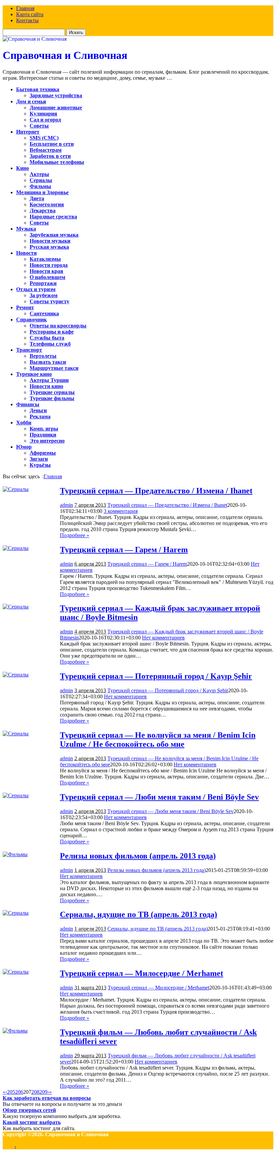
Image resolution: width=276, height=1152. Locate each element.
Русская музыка (49, 247)
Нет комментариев (163, 637)
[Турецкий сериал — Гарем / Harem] (16, 548)
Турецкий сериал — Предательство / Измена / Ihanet (156, 490)
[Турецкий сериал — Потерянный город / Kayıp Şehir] (16, 674)
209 (43, 1092)
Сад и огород (45, 120)
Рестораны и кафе (52, 332)
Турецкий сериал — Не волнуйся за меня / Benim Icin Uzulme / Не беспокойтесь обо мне (157, 739)
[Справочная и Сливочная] (35, 39)
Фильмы (40, 186)
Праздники (43, 435)
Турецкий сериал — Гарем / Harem (124, 549)
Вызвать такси (48, 362)
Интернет (27, 132)
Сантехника (44, 313)
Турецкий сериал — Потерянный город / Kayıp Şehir (156, 676)
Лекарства (43, 210)
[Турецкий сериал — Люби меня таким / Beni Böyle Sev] (16, 795)
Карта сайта (29, 14)
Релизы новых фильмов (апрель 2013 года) (138, 855)
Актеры (39, 174)
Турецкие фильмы (52, 398)
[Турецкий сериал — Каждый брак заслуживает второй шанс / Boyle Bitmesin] (16, 606)
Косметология (47, 204)
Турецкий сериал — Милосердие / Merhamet (141, 973)
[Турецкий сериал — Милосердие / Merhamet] (16, 972)
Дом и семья (31, 101)
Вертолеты (43, 356)
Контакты (27, 20)
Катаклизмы (45, 259)
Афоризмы (43, 453)
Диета (37, 198)
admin (66, 505)
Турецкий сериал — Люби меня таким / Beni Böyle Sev (159, 797)
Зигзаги (39, 459)
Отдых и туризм (36, 289)
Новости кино (46, 386)
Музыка (26, 229)
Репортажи (43, 283)
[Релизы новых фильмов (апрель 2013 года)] (15, 854)
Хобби (23, 422)
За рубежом (44, 295)
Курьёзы (40, 465)
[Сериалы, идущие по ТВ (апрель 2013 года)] (16, 913)
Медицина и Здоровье (42, 192)
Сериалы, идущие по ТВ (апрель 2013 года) (138, 914)
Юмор (24, 447)
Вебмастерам (46, 150)
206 (19, 1092)
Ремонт (25, 307)
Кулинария (43, 113)
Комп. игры (44, 428)
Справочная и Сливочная (65, 55)
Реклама (40, 416)
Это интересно (47, 441)
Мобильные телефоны (57, 162)
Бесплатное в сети (52, 144)
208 (35, 1092)
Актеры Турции (49, 380)
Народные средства (53, 216)
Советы (39, 126)
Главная (25, 8)
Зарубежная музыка (54, 235)
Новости (26, 253)
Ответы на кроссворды (58, 325)
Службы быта (47, 338)
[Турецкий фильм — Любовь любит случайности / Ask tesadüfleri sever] (15, 1031)
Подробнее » (74, 535)
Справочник (31, 319)
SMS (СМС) (44, 138)
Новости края (46, 271)
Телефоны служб (50, 344)
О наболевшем (47, 277)
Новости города (49, 265)
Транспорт (29, 350)
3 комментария (121, 511)
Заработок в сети (50, 156)
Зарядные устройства (56, 95)
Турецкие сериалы (52, 392)
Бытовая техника (37, 89)
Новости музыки (50, 241)
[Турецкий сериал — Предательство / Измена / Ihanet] (16, 489)
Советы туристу (49, 301)
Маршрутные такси (54, 368)
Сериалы (41, 180)
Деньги (38, 410)
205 (11, 1092)
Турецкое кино (34, 374)
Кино (22, 168)
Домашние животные (56, 107)
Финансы (27, 404)
